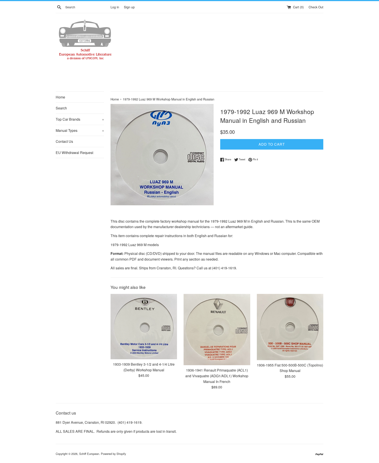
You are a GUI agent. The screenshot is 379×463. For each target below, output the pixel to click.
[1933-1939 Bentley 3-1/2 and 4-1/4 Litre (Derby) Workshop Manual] (144, 326)
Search (61, 108)
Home (60, 97)
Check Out (316, 7)
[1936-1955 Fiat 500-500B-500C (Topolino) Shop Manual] (290, 327)
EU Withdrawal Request (74, 152)
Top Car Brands (80, 119)
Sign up (129, 7)
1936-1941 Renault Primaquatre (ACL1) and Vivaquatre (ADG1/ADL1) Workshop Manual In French (216, 376)
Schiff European (89, 454)
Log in (115, 7)
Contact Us (64, 141)
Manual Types (80, 130)
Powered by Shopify (113, 454)
